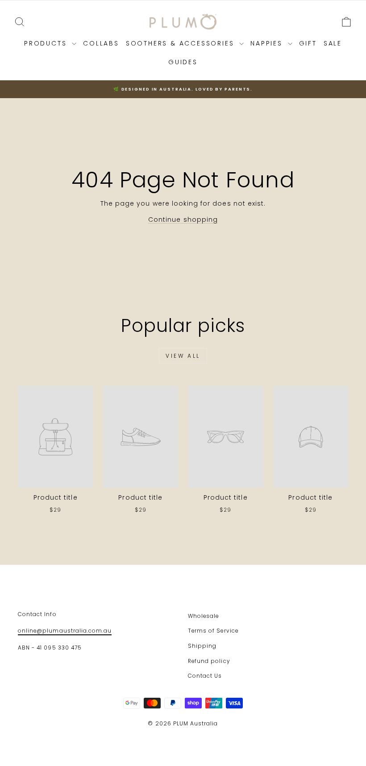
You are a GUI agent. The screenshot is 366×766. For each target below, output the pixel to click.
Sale (333, 43)
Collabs (101, 43)
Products (47, 43)
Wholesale (203, 616)
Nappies (267, 43)
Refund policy (209, 661)
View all (183, 356)
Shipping (202, 646)
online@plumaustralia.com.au (65, 630)
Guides (183, 62)
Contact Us (205, 675)
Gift (308, 43)
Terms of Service (213, 630)
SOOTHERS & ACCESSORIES (181, 43)
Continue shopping (183, 219)
